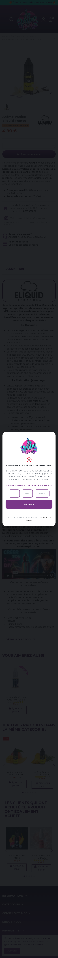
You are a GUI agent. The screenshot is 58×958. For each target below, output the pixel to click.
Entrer (29, 504)
